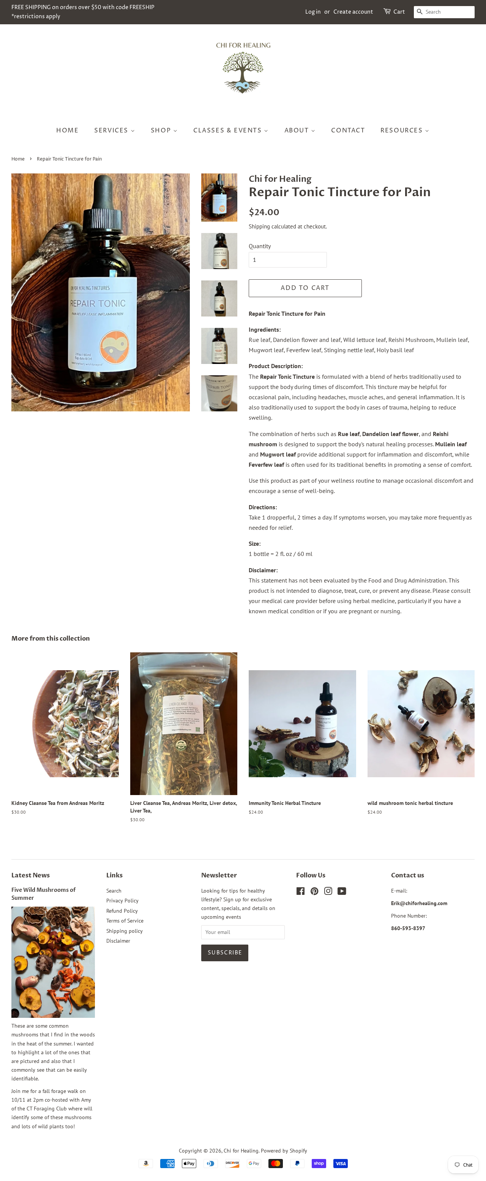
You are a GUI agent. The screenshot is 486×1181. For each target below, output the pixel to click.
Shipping (259, 226)
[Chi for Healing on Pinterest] (314, 892)
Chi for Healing (241, 1150)
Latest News (30, 875)
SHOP (162, 130)
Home (18, 159)
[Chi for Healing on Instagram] (328, 892)
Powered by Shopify (284, 1150)
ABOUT (297, 130)
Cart (399, 12)
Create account (353, 12)
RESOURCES (402, 130)
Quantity (260, 246)
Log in (313, 12)
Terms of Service (125, 920)
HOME (67, 130)
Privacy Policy (122, 900)
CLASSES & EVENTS (228, 130)
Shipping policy (124, 930)
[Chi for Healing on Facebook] (300, 892)
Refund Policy (122, 910)
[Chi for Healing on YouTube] (342, 892)
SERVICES (112, 130)
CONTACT (348, 130)
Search (114, 890)
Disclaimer (118, 940)
